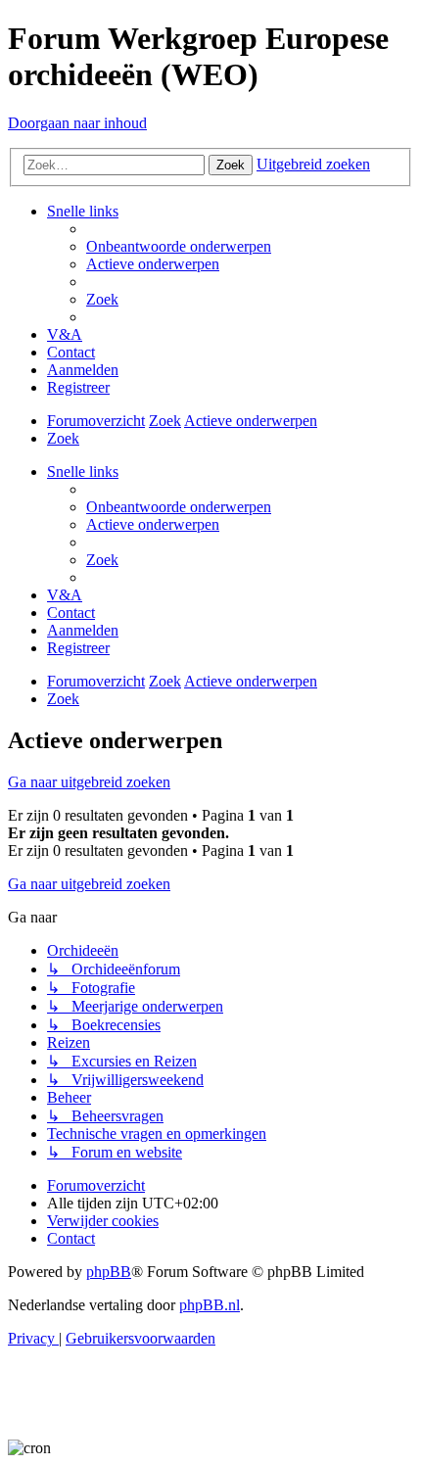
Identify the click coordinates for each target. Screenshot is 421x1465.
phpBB (108, 1271)
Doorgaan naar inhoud (77, 123)
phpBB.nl (209, 1305)
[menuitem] (178, 246)
